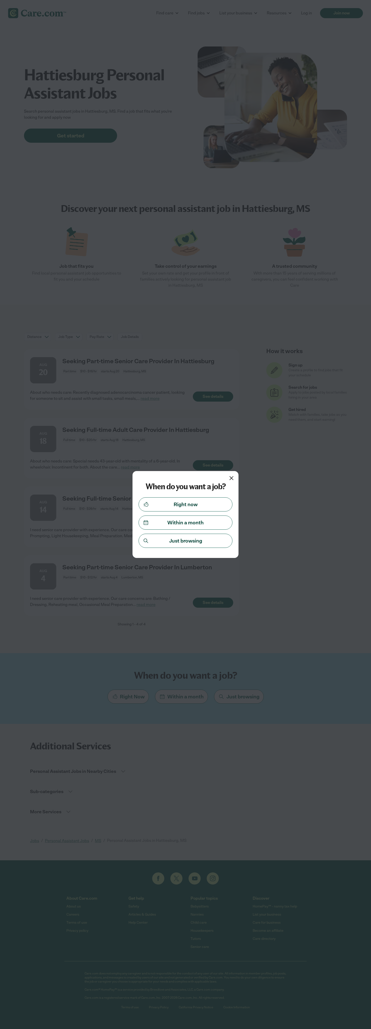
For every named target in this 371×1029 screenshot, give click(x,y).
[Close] (231, 478)
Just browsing (185, 541)
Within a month (185, 523)
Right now (186, 504)
